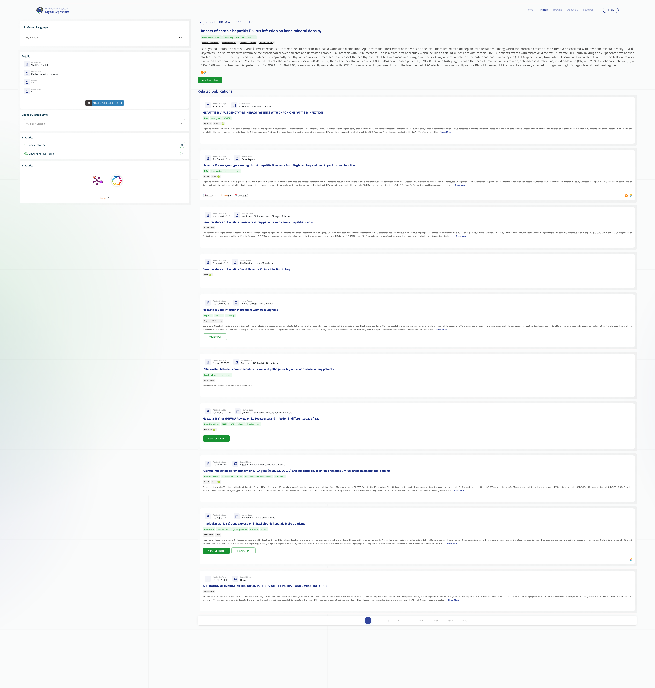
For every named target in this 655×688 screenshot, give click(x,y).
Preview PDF (214, 337)
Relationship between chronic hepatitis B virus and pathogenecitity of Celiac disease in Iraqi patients (268, 369)
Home (529, 10)
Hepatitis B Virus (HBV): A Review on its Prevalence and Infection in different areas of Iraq (261, 418)
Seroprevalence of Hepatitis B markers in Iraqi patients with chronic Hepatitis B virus (258, 222)
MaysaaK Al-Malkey (229, 42)
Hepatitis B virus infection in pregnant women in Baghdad (240, 309)
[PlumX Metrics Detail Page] (97, 180)
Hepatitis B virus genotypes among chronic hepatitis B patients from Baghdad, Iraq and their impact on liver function (279, 165)
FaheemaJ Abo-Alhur (266, 42)
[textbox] (106, 123)
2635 (436, 620)
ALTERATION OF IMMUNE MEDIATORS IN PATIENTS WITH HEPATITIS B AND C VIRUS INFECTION (265, 586)
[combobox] (106, 37)
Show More (445, 132)
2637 (464, 620)
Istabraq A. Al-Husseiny (210, 42)
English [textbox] (34, 37)
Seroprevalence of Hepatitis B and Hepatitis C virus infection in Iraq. (247, 269)
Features (588, 10)
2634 (421, 620)
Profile (610, 10)
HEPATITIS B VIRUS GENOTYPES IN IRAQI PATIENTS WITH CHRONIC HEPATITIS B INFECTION (263, 112)
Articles (543, 10)
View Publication (210, 80)
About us (572, 10)
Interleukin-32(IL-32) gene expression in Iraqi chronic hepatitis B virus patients (254, 523)
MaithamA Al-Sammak (248, 42)
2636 (450, 620)
